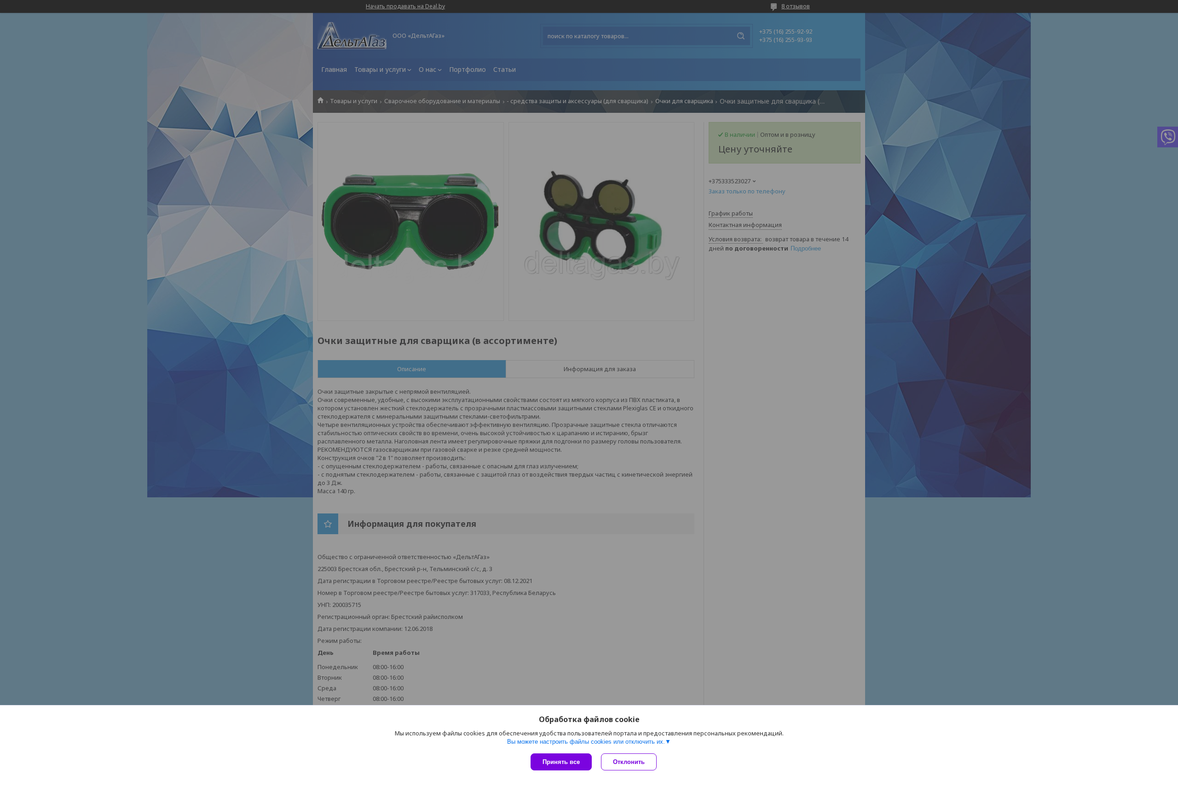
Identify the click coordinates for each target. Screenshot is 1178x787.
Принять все (561, 761)
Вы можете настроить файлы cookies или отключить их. (586, 741)
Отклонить (629, 761)
